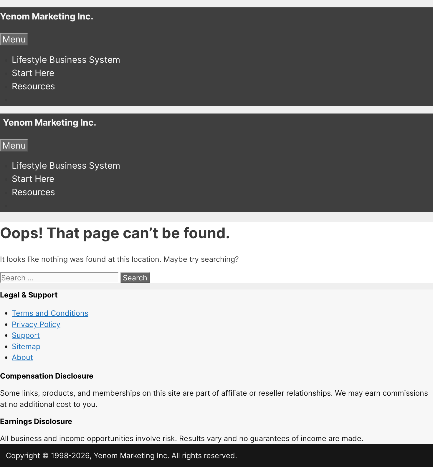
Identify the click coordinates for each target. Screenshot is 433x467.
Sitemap (26, 346)
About (22, 357)
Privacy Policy (36, 324)
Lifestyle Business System (66, 59)
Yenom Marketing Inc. (46, 16)
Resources (33, 86)
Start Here (33, 73)
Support (26, 335)
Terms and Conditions (50, 313)
